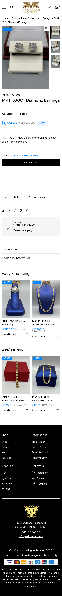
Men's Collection (30, 18)
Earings (46, 18)
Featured (16, 95)
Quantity (20, 155)
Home (5, 18)
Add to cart (32, 162)
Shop (14, 18)
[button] (46, 28)
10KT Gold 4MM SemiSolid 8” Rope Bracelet (42, 400)
